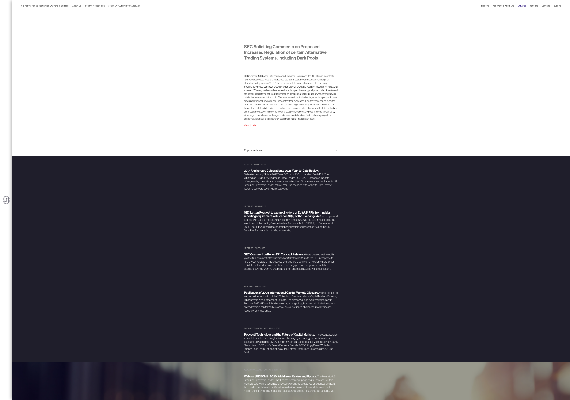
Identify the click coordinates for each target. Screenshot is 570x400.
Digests (485, 6)
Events (557, 6)
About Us (76, 6)
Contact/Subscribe (95, 6)
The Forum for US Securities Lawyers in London (45, 6)
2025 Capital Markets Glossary (124, 6)
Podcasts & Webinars (503, 6)
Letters (546, 6)
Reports (534, 6)
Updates (522, 6)
